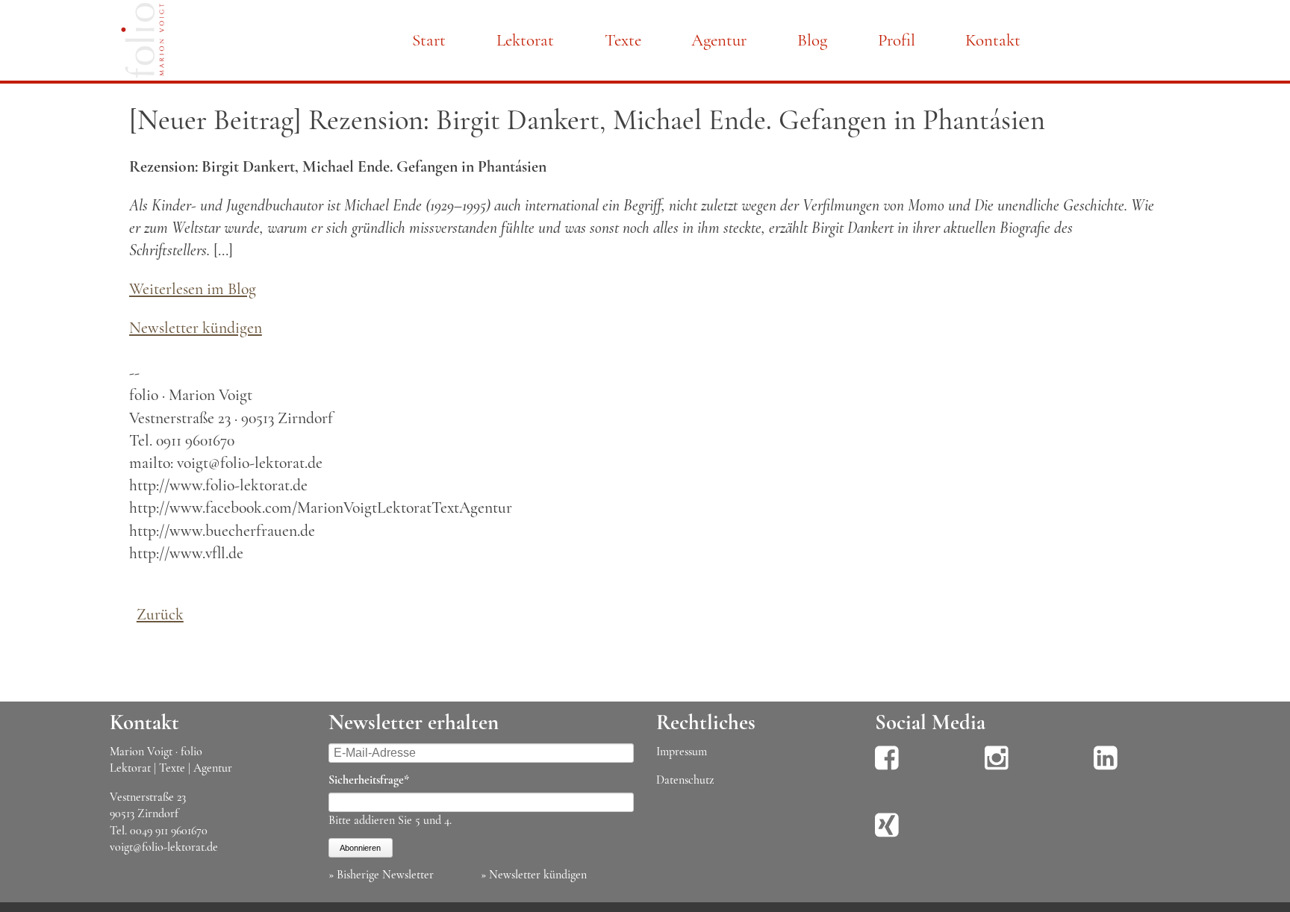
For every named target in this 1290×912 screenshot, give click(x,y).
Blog (812, 40)
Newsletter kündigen (195, 327)
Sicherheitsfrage (368, 779)
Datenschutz (685, 779)
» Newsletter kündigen (534, 874)
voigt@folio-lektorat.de (164, 847)
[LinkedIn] (1106, 767)
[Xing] (887, 835)
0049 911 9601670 (169, 830)
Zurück (160, 614)
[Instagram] (997, 767)
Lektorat (525, 40)
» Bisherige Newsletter (381, 874)
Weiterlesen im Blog (192, 289)
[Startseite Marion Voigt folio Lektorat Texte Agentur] (142, 43)
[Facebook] (887, 767)
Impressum (681, 751)
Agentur (719, 40)
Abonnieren (360, 847)
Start (429, 40)
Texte (623, 40)
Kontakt (993, 40)
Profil (896, 40)
